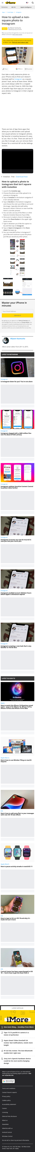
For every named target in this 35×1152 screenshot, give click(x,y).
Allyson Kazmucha (15, 28)
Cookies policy (6, 1100)
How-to (5, 28)
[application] (17, 160)
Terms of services (23, 320)
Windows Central (7, 1136)
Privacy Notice (25, 322)
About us (5, 1120)
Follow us (20, 69)
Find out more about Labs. (20, 42)
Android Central (7, 1132)
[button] (33, 3)
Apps (3, 12)
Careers (4, 1108)
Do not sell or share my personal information (15, 1140)
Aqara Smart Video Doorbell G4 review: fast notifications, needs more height (18, 1043)
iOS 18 (13, 7)
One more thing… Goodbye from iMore (19, 1027)
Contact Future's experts (9, 1092)
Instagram (18, 12)
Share (6, 69)
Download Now (22, 177)
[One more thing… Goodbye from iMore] (17, 1020)
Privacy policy (6, 1096)
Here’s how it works (17, 34)
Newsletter (29, 69)
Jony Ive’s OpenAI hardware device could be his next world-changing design (17, 1061)
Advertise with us (7, 1128)
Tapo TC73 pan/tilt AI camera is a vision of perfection (16, 1034)
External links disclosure (9, 1116)
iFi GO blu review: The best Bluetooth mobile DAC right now (18, 1052)
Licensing (5, 1112)
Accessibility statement (9, 1104)
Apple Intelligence (26, 7)
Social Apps (10, 12)
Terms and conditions (8, 1088)
